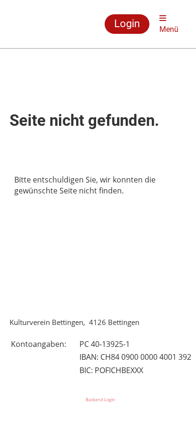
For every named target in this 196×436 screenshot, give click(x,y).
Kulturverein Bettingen (35, 24)
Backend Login (100, 399)
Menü (168, 29)
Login (127, 24)
